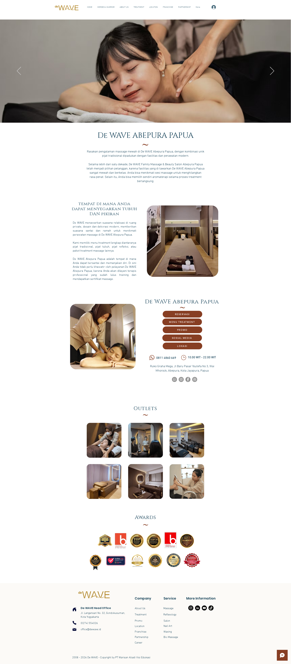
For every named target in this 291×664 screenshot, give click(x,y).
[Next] (272, 71)
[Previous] (19, 71)
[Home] (74, 609)
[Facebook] (187, 379)
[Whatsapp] (174, 379)
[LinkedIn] (197, 607)
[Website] (194, 379)
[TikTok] (211, 607)
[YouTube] (204, 607)
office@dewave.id (91, 629)
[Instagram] (181, 379)
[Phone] (74, 623)
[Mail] (74, 629)
